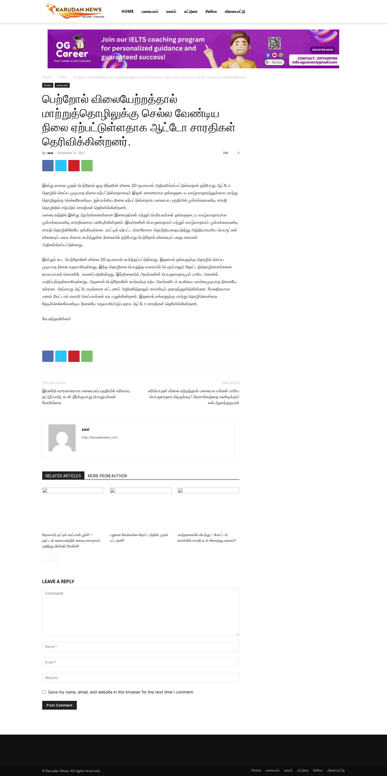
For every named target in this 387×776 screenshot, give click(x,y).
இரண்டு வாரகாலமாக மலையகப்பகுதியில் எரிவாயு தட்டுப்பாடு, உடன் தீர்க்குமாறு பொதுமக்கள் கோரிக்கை (86, 396)
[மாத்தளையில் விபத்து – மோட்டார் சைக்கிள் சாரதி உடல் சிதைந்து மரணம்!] (208, 509)
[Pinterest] (74, 165)
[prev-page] (45, 557)
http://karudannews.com (100, 437)
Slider (62, 77)
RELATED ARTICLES (63, 476)
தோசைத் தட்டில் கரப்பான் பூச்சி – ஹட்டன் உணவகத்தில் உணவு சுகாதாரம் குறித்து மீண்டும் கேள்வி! (71, 540)
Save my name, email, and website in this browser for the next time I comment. (121, 691)
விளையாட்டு (235, 11)
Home (128, 11)
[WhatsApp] (87, 165)
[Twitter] (61, 165)
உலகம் (171, 11)
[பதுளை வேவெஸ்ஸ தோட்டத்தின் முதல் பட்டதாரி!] (141, 509)
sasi (50, 153)
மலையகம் (150, 11)
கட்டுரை (190, 11)
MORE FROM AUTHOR (107, 476)
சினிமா (211, 11)
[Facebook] (48, 165)
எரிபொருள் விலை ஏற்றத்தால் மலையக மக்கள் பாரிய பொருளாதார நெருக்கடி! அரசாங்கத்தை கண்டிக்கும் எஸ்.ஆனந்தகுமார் (193, 396)
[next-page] (54, 557)
